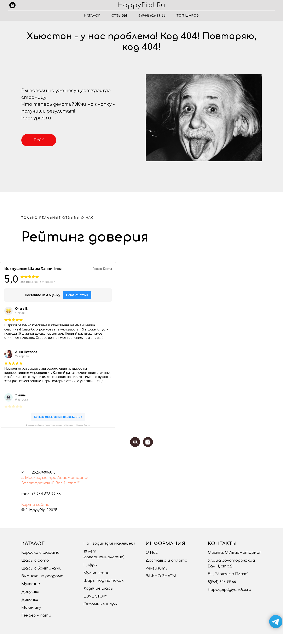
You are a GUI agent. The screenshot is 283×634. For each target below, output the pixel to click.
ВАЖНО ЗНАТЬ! (161, 576)
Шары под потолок (103, 580)
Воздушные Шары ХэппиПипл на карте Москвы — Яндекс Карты (58, 425)
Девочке (29, 600)
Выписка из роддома (42, 576)
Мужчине (30, 584)
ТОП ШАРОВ (188, 15)
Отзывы (119, 15)
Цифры (90, 565)
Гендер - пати (36, 615)
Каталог (92, 15)
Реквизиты (157, 568)
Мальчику (31, 607)
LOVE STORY (95, 596)
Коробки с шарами (40, 552)
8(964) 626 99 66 (222, 582)
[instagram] (12, 5)
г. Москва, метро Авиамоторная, (55, 478)
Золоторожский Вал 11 (44, 483)
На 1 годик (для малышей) (109, 543)
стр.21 (74, 483)
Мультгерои (96, 573)
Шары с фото (35, 560)
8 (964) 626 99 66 (152, 15)
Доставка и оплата (166, 560)
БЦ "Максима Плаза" (228, 574)
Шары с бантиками (41, 568)
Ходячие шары (98, 588)
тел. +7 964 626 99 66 (41, 494)
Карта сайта (35, 505)
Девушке (30, 592)
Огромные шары (100, 604)
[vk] (135, 442)
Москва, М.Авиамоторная (234, 552)
